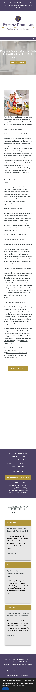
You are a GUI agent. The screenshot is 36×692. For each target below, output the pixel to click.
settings (21, 685)
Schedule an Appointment (18, 369)
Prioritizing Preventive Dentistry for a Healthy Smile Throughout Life (18, 615)
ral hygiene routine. (10, 331)
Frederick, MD (16, 466)
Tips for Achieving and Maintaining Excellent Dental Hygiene (16, 573)
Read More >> (11, 553)
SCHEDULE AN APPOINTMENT (18, 62)
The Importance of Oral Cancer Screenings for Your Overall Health (18, 530)
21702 (23, 466)
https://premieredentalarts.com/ (16, 353)
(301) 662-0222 (18, 471)
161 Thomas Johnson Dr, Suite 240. (18, 464)
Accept (5, 689)
